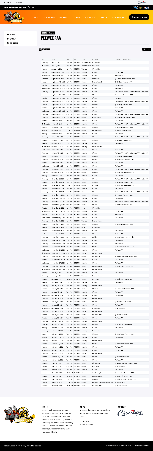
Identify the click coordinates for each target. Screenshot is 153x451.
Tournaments (118, 17)
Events (103, 17)
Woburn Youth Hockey (15, 7)
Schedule (64, 17)
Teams (77, 17)
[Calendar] (144, 49)
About (36, 17)
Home (12, 34)
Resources (90, 17)
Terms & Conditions (142, 445)
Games (13, 39)
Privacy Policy (126, 445)
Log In (8, 2)
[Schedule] (149, 49)
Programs (49, 17)
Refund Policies (112, 445)
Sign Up (19, 2)
